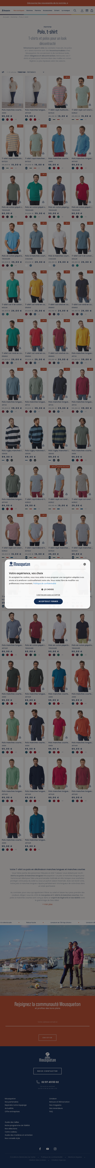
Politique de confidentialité (44, 583)
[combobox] (84, 564)
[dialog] (47, 584)
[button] (47, 589)
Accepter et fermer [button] (48, 601)
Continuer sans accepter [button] (48, 595)
